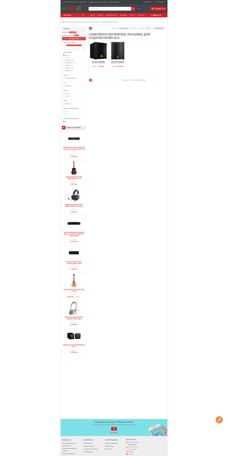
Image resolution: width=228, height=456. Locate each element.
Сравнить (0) (159, 28)
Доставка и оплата (111, 15)
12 (66, 111)
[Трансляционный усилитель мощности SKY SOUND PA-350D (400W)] (74, 223)
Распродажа (123, 15)
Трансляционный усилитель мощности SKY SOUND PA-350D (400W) (74, 234)
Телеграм (111, 2)
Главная (92, 15)
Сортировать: (114, 28)
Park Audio (69, 60)
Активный (68, 85)
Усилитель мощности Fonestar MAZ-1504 (74, 262)
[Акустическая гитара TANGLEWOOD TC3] (74, 168)
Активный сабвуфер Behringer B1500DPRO (117, 62)
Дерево (68, 103)
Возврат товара (109, 446)
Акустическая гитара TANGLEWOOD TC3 (74, 177)
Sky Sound (69, 68)
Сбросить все (75, 38)
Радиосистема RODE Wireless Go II (74, 346)
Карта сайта (109, 449)
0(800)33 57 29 (156, 15)
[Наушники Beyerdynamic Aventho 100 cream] (74, 308)
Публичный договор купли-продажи (70, 449)
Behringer (73, 32)
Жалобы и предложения (112, 443)
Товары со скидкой (89, 446)
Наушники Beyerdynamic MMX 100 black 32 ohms (74, 205)
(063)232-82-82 (103, 2)
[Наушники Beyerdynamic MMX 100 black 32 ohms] (74, 195)
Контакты (100, 15)
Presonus (68, 65)
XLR (77, 35)
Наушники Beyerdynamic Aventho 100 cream (74, 318)
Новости (132, 15)
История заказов (88, 452)
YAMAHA (68, 70)
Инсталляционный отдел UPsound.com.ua (69, 444)
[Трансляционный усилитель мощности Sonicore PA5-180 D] (74, 138)
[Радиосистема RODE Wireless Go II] (74, 336)
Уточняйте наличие (71, 78)
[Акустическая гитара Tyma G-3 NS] (74, 280)
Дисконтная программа (69, 453)
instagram (130, 454)
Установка (140, 15)
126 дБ (68, 96)
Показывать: (141, 28)
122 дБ (68, 93)
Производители (88, 443)
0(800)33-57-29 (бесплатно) (70, 2)
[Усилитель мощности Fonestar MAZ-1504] (74, 252)
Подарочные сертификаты (91, 449)
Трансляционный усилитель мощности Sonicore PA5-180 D (74, 149)
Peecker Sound (70, 62)
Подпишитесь (114, 432)
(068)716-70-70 (83, 2)
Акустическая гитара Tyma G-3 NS (74, 290)
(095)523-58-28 (93, 2)
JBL (67, 57)
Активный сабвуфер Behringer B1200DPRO (98, 62)
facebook (130, 451)
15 (66, 114)
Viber (118, 2)
